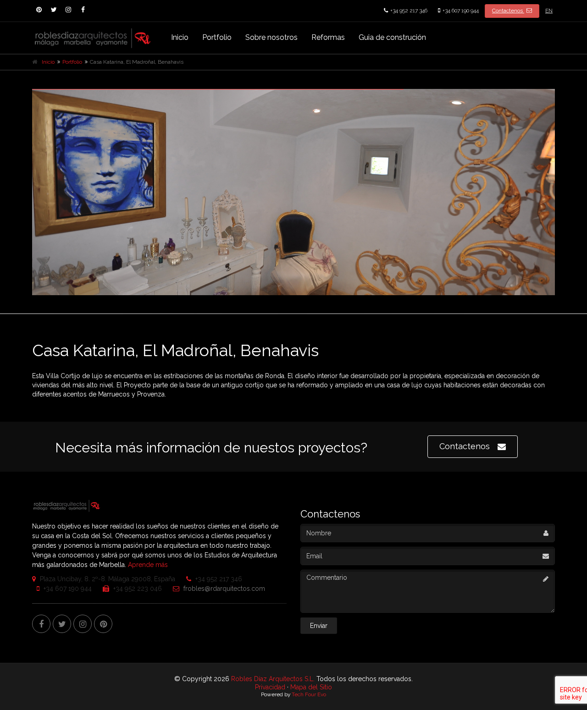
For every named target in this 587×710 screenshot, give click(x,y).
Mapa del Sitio (311, 687)
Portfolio (217, 37)
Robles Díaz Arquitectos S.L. (273, 678)
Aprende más (148, 564)
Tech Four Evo (309, 694)
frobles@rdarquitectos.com (223, 588)
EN (549, 10)
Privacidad (270, 687)
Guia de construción (392, 37)
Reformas (328, 37)
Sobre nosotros (271, 37)
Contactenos (508, 10)
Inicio (179, 37)
